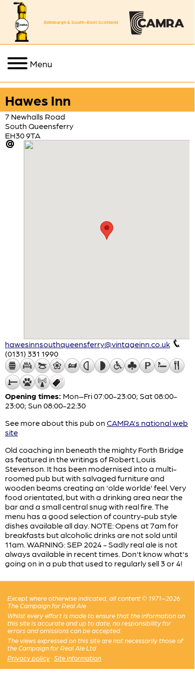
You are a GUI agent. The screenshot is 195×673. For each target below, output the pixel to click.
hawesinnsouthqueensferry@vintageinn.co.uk (87, 344)
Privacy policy (28, 658)
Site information (77, 658)
